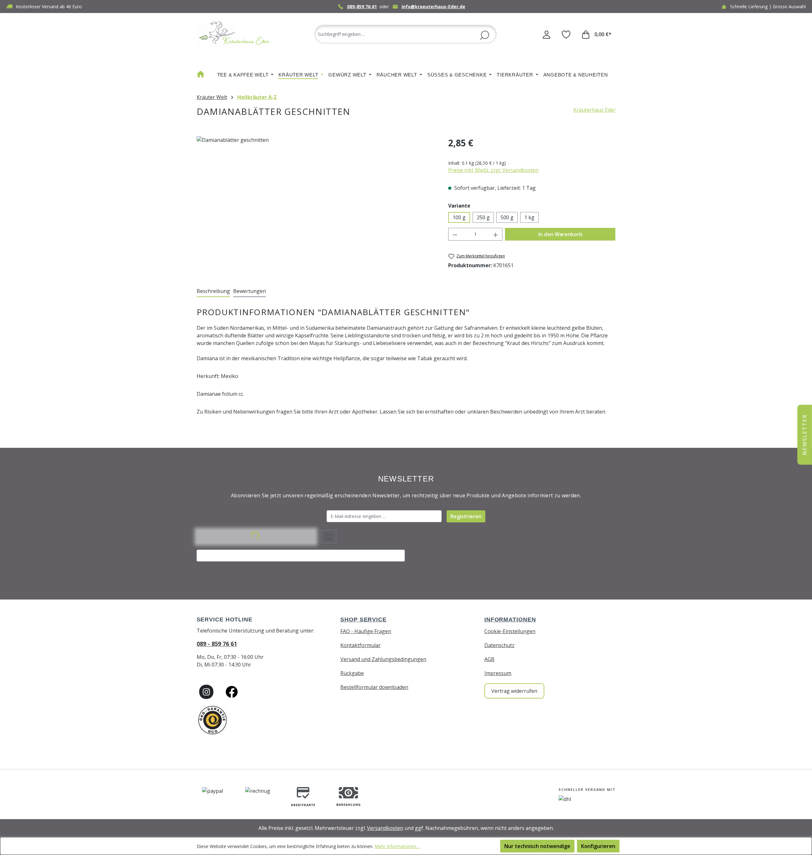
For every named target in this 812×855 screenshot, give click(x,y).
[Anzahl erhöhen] (495, 234)
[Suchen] (484, 35)
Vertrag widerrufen (514, 690)
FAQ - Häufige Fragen (365, 631)
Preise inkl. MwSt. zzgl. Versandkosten (493, 170)
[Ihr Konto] (546, 34)
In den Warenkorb (560, 234)
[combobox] (405, 34)
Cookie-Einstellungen (509, 631)
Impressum (497, 673)
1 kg (529, 217)
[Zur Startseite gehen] (235, 33)
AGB (489, 659)
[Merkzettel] (566, 34)
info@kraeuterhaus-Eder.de (433, 6)
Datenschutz (499, 645)
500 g (507, 217)
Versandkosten (385, 828)
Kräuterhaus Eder (594, 109)
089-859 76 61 (362, 6)
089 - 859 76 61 (217, 643)
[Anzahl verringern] (455, 234)
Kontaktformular (360, 645)
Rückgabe (352, 673)
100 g (459, 217)
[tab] (213, 291)
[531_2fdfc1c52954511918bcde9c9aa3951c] (316, 204)
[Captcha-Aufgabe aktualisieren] (328, 536)
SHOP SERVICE (363, 619)
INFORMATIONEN (510, 619)
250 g (483, 217)
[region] (316, 204)
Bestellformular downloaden (374, 687)
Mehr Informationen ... (397, 846)
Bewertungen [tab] (249, 291)
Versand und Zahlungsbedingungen (383, 659)
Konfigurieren (598, 846)
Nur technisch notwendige (537, 846)
